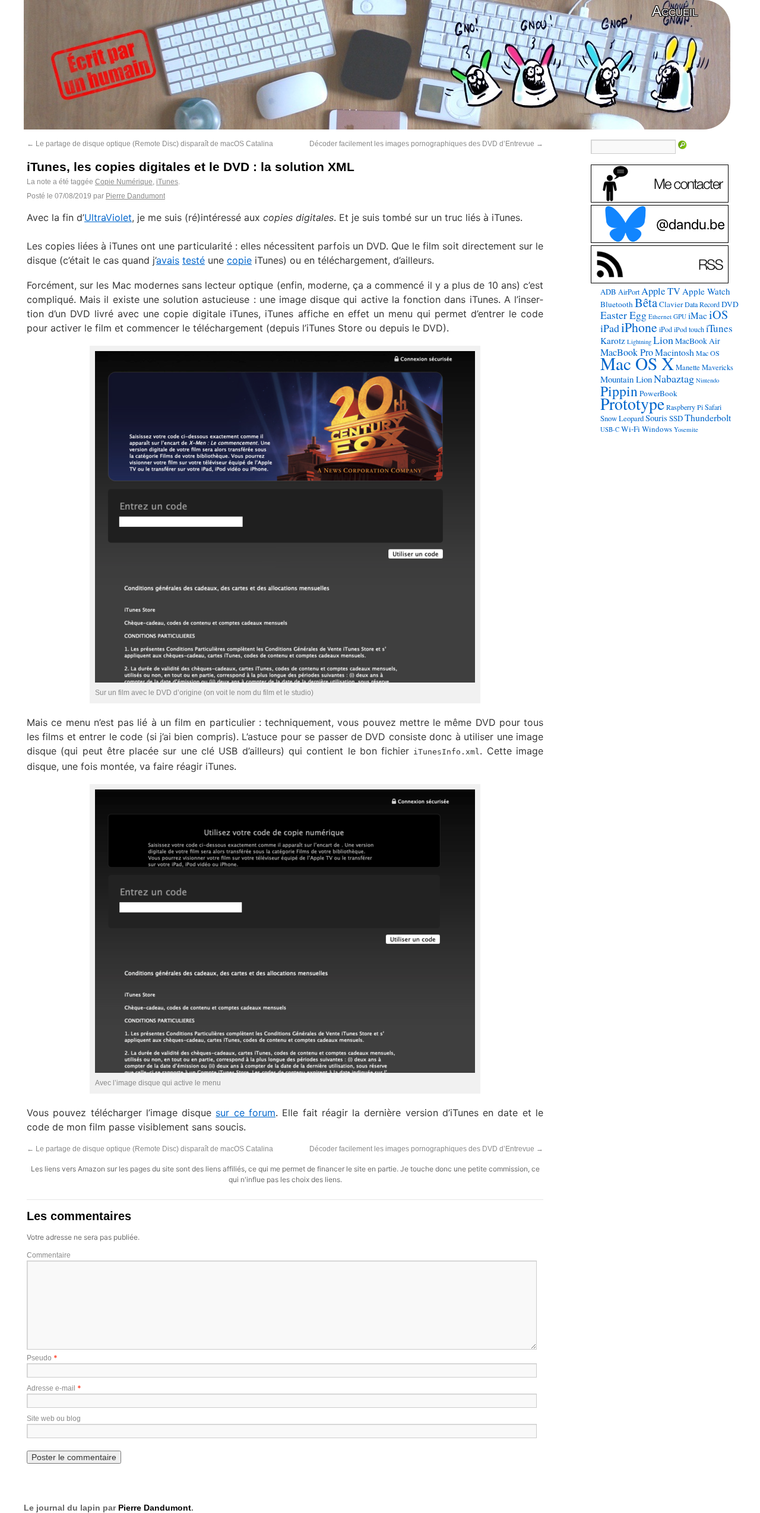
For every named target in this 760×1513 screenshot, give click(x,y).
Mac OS (708, 353)
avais (167, 260)
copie (239, 260)
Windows (657, 429)
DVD (730, 304)
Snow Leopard (622, 418)
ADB (608, 291)
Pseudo (39, 1358)
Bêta (646, 302)
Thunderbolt (708, 417)
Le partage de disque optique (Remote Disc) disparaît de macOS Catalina (150, 144)
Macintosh (674, 352)
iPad (609, 328)
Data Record (702, 304)
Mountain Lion (626, 379)
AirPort (628, 291)
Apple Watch (706, 291)
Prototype (632, 404)
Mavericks (717, 367)
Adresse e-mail (51, 1388)
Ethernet (660, 316)
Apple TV (660, 291)
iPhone (639, 327)
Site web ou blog (54, 1418)
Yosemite (686, 429)
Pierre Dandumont (135, 196)
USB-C (609, 429)
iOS (718, 315)
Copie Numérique (124, 182)
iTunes (167, 182)
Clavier (671, 304)
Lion (663, 340)
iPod (665, 329)
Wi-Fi (630, 429)
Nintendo (707, 380)
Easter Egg (623, 315)
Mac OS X (637, 363)
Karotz (612, 340)
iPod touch (689, 329)
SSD (676, 418)
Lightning (639, 341)
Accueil (675, 11)
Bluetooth (616, 304)
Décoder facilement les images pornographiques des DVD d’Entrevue (426, 144)
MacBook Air (697, 341)
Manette (688, 367)
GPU (679, 316)
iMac (697, 315)
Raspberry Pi (684, 407)
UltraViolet (108, 217)
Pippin (619, 390)
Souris (656, 418)
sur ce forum (246, 1113)
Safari (713, 407)
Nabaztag (674, 378)
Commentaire (49, 1255)
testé (193, 260)
